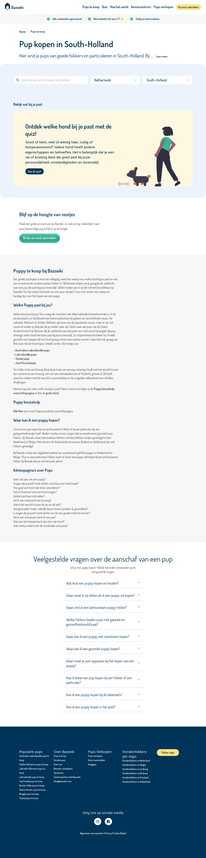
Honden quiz (59, 760)
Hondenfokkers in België (134, 764)
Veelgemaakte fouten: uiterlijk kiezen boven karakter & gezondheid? (50, 509)
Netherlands (102, 80)
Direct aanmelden (96, 760)
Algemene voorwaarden (91, 833)
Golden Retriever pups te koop (33, 764)
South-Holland (157, 80)
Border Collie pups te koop (31, 785)
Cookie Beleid (119, 833)
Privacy (108, 833)
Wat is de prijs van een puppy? (29, 479)
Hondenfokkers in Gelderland (136, 781)
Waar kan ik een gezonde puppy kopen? (93, 648)
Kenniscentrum (141, 7)
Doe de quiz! (34, 171)
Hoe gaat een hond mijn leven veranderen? (36, 488)
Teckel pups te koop (28, 798)
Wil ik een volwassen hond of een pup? (34, 517)
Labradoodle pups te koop (31, 777)
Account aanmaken (188, 7)
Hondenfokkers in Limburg (135, 769)
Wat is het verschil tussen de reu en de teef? (37, 504)
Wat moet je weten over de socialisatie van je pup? (40, 526)
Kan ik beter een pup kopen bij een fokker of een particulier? (99, 680)
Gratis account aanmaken (39, 238)
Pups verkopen (163, 7)
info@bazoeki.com (62, 781)
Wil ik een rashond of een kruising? (32, 500)
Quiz (105, 7)
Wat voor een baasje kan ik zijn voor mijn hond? (39, 521)
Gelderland (99, 442)
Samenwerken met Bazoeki (67, 777)
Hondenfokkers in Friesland (135, 777)
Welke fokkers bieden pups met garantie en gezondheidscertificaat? (95, 622)
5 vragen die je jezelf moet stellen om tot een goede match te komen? (51, 513)
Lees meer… (162, 56)
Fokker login (168, 752)
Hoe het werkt (119, 7)
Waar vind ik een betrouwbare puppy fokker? (96, 607)
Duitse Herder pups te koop (32, 789)
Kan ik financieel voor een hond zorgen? (35, 492)
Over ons (58, 764)
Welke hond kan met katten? (29, 496)
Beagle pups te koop (29, 793)
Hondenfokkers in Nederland (136, 760)
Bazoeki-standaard (63, 768)
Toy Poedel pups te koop (31, 781)
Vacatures (58, 772)
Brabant (85, 442)
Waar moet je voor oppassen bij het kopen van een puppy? (100, 663)
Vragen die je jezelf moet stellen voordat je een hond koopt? (46, 483)
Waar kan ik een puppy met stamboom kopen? (97, 636)
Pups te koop (90, 7)
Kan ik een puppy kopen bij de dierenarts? (94, 694)
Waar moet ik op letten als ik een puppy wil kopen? (100, 595)
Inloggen (92, 764)
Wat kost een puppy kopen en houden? (92, 583)
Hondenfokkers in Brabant (135, 773)
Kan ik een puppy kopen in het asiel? (90, 707)
